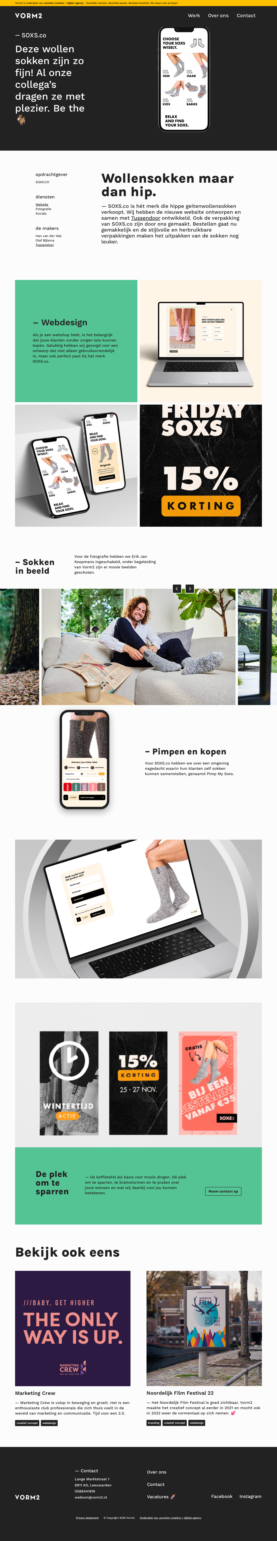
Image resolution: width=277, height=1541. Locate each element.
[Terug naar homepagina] (28, 15)
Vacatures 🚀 (161, 1496)
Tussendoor (45, 245)
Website (42, 204)
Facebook (221, 1496)
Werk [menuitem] (194, 15)
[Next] (190, 589)
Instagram (250, 1496)
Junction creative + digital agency (63, 3)
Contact (155, 1484)
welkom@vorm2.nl (91, 1497)
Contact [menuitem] (246, 15)
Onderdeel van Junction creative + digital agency (170, 1517)
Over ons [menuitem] (218, 15)
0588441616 (85, 1491)
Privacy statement (87, 1517)
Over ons (156, 1472)
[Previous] (177, 589)
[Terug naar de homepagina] (27, 1497)
